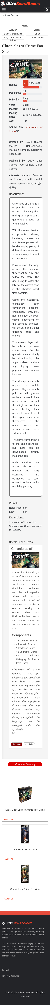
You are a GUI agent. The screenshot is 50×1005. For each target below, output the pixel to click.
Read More (17, 744)
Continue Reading (25, 764)
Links (37, 33)
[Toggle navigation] (4, 9)
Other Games (37, 37)
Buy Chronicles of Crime (13, 39)
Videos (37, 30)
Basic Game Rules (13, 33)
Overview (12, 30)
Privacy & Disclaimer (10, 976)
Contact (5, 970)
